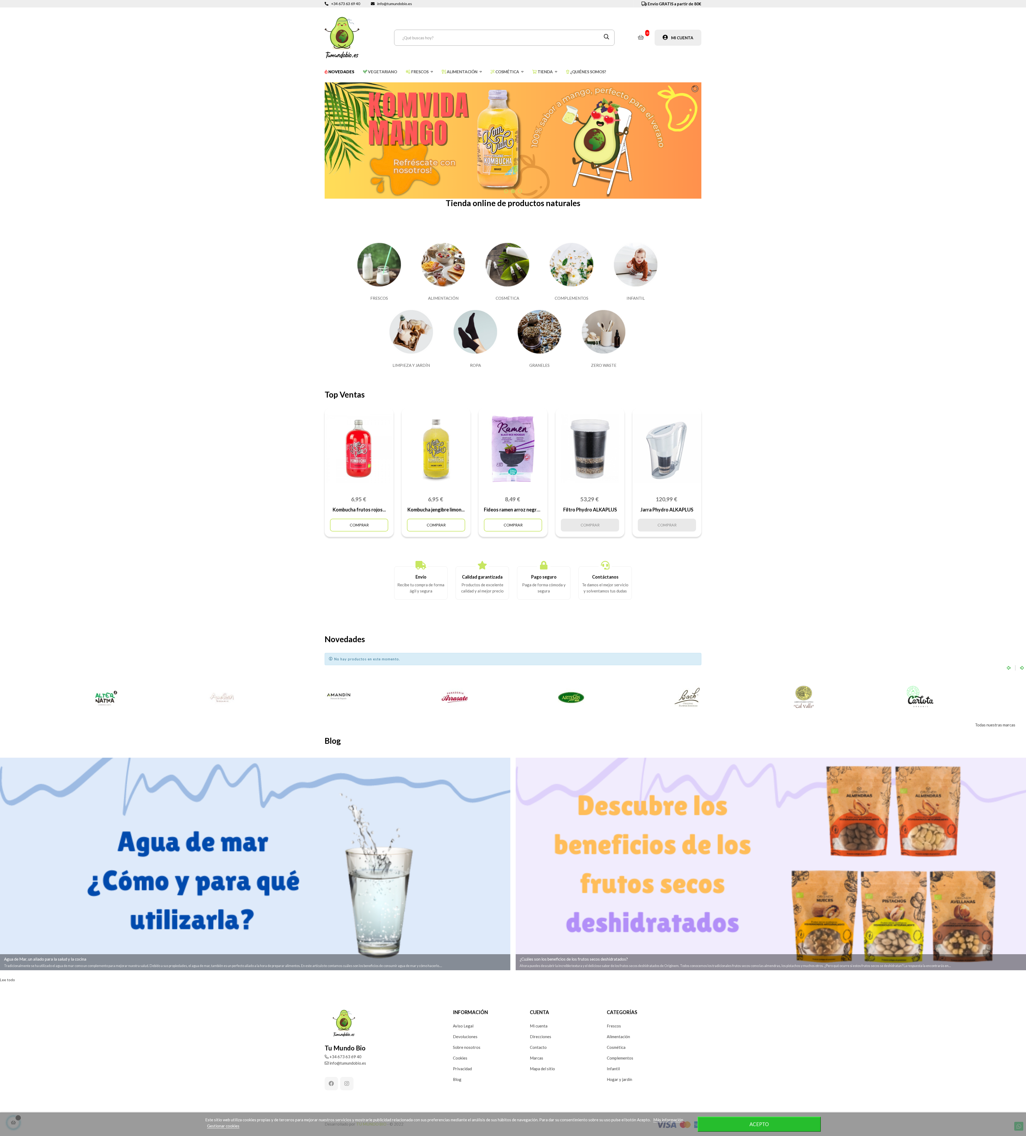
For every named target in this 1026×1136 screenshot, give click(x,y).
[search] (606, 37)
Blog (457, 1079)
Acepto (759, 1124)
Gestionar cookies (223, 1125)
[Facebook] (331, 1083)
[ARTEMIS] (454, 697)
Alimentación (618, 1036)
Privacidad (462, 1068)
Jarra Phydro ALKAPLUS (666, 510)
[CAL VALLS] (687, 697)
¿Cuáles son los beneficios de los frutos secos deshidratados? (574, 959)
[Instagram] (346, 1083)
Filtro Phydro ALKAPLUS (590, 510)
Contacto (538, 1047)
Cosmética (616, 1047)
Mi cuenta (538, 1025)
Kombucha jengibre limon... (436, 510)
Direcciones (540, 1036)
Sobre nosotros (466, 1047)
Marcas (536, 1058)
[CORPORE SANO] (920, 697)
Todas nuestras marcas (995, 724)
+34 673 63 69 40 (345, 3)
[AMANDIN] (222, 697)
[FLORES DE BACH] (571, 697)
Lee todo (7, 979)
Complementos (620, 1058)
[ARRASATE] (338, 697)
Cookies (460, 1058)
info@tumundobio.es (394, 3)
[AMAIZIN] (105, 697)
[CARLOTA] (803, 697)
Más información (668, 1119)
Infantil (613, 1068)
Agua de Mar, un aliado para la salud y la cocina (45, 959)
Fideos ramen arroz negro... (513, 510)
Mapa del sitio (542, 1068)
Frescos (614, 1025)
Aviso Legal (463, 1025)
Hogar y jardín (619, 1079)
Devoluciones (465, 1036)
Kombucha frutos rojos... (359, 510)
